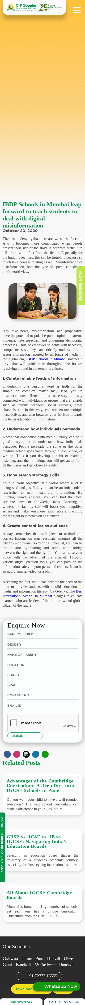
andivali (23, 965)
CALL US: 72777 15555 (64, 1002)
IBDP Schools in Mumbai (46, 359)
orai (7, 965)
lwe (68, 959)
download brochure (32, 989)
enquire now (80, 286)
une (39, 959)
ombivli (65, 965)
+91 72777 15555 (42, 976)
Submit (18, 735)
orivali (53, 959)
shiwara (10, 959)
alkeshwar (45, 965)
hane (26, 959)
